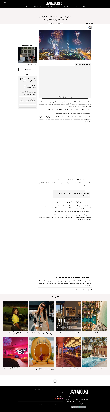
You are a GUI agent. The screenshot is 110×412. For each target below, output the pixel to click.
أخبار (58, 6)
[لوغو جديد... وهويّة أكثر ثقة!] (65, 81)
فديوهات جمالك (42, 390)
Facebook (82, 399)
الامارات (82, 289)
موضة (83, 6)
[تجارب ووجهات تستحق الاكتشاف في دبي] (68, 316)
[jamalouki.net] (55, 3)
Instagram (69, 399)
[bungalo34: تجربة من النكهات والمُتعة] (68, 352)
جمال (75, 6)
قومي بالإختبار (27, 69)
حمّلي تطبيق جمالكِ (79, 404)
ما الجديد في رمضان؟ (51, 23)
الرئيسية (61, 23)
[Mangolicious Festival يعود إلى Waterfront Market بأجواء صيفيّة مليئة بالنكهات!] (41, 352)
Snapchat (88, 399)
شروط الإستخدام (39, 404)
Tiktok (74, 401)
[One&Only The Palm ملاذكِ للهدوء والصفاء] (94, 352)
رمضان (27, 6)
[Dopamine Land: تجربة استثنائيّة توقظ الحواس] (15, 352)
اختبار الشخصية (37, 6)
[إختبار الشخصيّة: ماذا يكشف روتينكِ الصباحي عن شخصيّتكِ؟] (27, 55)
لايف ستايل (49, 6)
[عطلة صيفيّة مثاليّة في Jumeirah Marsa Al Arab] (94, 316)
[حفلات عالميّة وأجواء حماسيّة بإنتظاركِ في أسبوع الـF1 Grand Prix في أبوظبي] (41, 316)
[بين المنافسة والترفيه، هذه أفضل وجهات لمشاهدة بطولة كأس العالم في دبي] (15, 316)
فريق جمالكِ (48, 404)
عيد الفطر (76, 289)
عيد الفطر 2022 (69, 289)
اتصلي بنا (61, 404)
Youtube (68, 401)
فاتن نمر (86, 26)
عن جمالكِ (55, 404)
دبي (86, 289)
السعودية (66, 6)
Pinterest (76, 399)
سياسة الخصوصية (30, 404)
